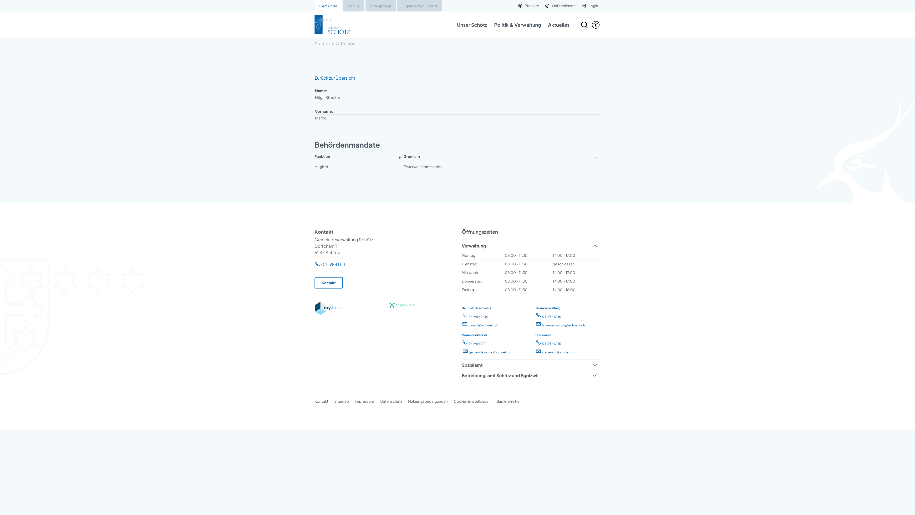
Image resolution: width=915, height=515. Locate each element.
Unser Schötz (472, 25)
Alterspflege (380, 6)
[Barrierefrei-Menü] (596, 25)
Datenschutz (391, 401)
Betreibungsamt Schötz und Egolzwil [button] (500, 375)
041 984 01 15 (551, 343)
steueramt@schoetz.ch (558, 352)
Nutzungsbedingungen (428, 401)
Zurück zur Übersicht (335, 78)
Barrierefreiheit (509, 401)
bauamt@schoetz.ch (483, 325)
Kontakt (321, 401)
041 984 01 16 (551, 317)
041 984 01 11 (334, 264)
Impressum (364, 401)
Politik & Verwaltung (517, 25)
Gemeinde (328, 6)
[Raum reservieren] (584, 25)
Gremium (412, 156)
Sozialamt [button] (472, 365)
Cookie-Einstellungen (472, 401)
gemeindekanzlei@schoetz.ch (490, 352)
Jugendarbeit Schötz (419, 6)
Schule (354, 6)
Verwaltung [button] (474, 245)
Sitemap (341, 401)
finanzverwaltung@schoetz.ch (563, 325)
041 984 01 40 (478, 317)
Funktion (322, 156)
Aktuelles (558, 25)
